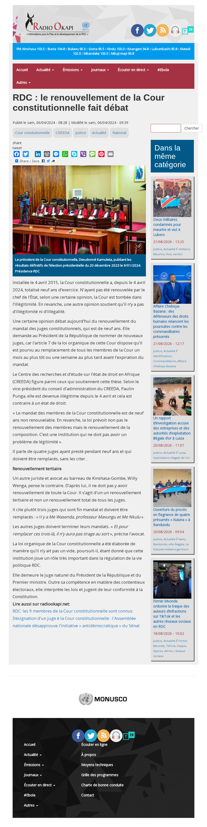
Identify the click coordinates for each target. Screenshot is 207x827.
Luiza (182, 452)
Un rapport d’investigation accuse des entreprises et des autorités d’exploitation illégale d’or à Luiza (172, 428)
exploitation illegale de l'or (171, 458)
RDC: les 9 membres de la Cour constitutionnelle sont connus (73, 611)
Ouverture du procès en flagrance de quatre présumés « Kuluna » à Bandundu (171, 517)
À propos (88, 754)
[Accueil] (59, 24)
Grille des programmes (99, 774)
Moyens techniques (97, 764)
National (119, 132)
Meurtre (159, 254)
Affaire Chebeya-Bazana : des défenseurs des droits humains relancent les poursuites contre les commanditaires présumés (171, 321)
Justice (80, 132)
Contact (87, 795)
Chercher (191, 128)
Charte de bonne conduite (102, 784)
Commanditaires (164, 361)
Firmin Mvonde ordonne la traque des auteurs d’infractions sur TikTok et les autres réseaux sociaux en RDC (172, 614)
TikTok (170, 646)
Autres (22, 82)
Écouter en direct (132, 69)
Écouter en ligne (94, 744)
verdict (178, 254)
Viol (168, 254)
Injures (158, 651)
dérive (168, 651)
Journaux (99, 69)
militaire (184, 249)
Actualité (43, 69)
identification (162, 356)
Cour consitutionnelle (32, 132)
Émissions (71, 69)
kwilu (182, 539)
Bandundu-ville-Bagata (168, 544)
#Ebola (163, 69)
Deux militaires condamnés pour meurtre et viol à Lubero (167, 227)
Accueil (22, 69)
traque (181, 646)
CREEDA (62, 132)
